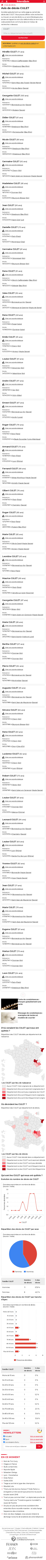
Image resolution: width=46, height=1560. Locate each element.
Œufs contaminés (10, 1467)
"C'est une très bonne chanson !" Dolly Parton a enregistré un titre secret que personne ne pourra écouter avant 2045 (23, 1492)
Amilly (14, 417)
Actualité (8, 1436)
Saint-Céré (16, 220)
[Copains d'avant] (12, 1553)
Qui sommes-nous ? (8, 1528)
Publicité (35, 1528)
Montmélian (16, 681)
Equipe (18, 1528)
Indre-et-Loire (28, 637)
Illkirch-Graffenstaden (20, 61)
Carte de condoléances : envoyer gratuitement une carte (29, 1001)
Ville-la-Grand (16, 544)
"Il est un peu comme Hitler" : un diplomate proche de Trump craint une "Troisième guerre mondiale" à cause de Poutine (24, 1500)
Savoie (25, 88)
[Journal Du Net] (12, 1548)
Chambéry (16, 505)
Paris (14, 236)
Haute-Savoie (36, 176)
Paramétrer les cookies (13, 1532)
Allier (19, 395)
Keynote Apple (9, 1470)
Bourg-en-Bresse (18, 198)
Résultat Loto (9, 1486)
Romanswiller (18, 132)
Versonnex (16, 368)
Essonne (29, 593)
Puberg (15, 527)
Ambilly (15, 483)
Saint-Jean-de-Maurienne (21, 702)
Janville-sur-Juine (19, 593)
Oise (22, 242)
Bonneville (16, 873)
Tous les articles (9, 1530)
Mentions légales (34, 1532)
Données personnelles (35, 1530)
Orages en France (10, 1464)
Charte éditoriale (26, 1528)
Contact (41, 1528)
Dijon (14, 746)
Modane (16, 110)
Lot (22, 220)
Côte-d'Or (20, 746)
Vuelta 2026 (8, 1481)
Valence (15, 812)
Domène (16, 330)
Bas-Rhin (32, 61)
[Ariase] (12, 1557)
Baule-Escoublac (20, 439)
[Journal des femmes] (12, 1544)
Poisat (14, 324)
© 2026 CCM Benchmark (28, 1534)
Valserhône (16, 373)
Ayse (14, 878)
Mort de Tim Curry (11, 1461)
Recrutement (23, 1530)
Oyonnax (14, 192)
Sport (7, 1439)
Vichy (14, 395)
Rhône (19, 461)
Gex (13, 390)
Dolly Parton (8, 1478)
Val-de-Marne (35, 83)
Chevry (15, 171)
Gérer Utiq (25, 1532)
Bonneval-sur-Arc (18, 105)
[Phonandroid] (34, 1557)
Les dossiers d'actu (12, 1442)
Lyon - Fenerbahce (11, 1475)
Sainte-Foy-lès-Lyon (19, 856)
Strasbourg (17, 66)
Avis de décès (10, 5)
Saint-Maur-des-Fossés (20, 83)
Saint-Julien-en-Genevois (21, 176)
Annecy (15, 352)
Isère (19, 324)
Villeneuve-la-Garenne (19, 308)
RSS (16, 1530)
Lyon (14, 461)
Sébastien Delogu (10, 1472)
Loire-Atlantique (34, 439)
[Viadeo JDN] (34, 1553)
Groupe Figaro (14, 1534)
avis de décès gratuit (28, 43)
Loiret (20, 417)
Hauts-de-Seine (35, 308)
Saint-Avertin (17, 637)
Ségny (14, 609)
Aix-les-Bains (17, 88)
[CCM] (34, 1544)
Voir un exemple (36, 1436)
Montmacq (16, 242)
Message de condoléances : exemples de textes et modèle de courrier (30, 1015)
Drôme (21, 812)
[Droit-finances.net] (34, 1548)
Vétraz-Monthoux (18, 478)
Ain (20, 171)
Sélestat (15, 286)
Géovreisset (16, 258)
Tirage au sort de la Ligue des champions (19, 1483)
